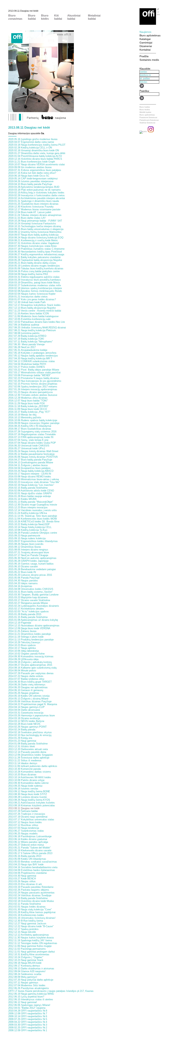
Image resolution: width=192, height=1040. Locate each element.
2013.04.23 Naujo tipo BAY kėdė (26, 864)
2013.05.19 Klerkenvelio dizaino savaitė (29, 850)
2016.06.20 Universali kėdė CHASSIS (28, 445)
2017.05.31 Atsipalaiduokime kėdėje (27, 350)
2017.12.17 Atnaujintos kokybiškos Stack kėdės (34, 305)
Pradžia (144, 56)
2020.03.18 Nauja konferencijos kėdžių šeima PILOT (36, 144)
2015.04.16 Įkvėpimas (20, 586)
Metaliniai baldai (94, 17)
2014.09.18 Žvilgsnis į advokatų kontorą (30, 662)
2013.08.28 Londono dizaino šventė (27, 797)
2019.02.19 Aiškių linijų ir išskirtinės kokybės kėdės (36, 192)
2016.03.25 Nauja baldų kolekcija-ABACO (30, 470)
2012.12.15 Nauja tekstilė (22, 932)
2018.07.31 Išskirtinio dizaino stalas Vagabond (33, 243)
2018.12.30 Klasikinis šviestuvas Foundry (31, 206)
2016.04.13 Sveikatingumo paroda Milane (30, 462)
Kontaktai (145, 49)
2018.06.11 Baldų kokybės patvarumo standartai (34, 257)
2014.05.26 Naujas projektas (23, 693)
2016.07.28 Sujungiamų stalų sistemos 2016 (32, 431)
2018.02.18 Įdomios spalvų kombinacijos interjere (35, 288)
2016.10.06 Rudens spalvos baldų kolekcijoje (32, 420)
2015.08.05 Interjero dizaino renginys (28, 549)
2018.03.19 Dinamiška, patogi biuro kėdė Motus (34, 282)
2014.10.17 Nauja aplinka (22, 648)
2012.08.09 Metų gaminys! (22, 977)
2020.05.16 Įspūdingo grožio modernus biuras (33, 139)
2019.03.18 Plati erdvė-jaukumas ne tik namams (34, 189)
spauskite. (38, 133)
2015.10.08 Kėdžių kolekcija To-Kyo (27, 530)
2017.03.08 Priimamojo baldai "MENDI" (29, 375)
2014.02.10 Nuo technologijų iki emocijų (29, 735)
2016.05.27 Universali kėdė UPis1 (26, 448)
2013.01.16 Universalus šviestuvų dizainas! (32, 917)
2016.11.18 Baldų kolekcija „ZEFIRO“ (28, 406)
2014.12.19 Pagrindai (19, 622)
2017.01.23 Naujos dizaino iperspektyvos (30, 392)
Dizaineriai (146, 46)
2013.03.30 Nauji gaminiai (22, 875)
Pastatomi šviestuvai (148, 117)
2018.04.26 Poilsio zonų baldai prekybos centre (34, 271)
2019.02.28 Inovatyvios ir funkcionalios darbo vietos (36, 195)
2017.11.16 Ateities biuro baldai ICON (28, 313)
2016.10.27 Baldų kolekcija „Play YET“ (29, 411)
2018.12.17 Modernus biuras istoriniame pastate (34, 209)
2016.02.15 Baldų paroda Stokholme (28, 487)
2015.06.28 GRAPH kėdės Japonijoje (28, 560)
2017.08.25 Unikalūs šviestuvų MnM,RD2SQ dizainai (37, 327)
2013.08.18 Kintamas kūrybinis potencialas (31, 805)
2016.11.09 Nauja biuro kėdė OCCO (27, 409)
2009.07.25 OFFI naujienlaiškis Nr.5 (27, 1019)
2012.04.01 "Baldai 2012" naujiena (26, 1007)
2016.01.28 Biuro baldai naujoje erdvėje (29, 496)
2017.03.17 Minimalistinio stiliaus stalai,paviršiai (34, 372)
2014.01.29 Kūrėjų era (20, 738)
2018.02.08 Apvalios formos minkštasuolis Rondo (35, 291)
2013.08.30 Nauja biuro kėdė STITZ (27, 794)
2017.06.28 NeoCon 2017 (22, 347)
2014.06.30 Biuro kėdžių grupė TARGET (30, 681)
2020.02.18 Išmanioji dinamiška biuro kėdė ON (33, 150)
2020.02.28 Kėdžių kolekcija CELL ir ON (30, 147)
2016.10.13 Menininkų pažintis (24, 417)
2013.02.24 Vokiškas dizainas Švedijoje (29, 895)
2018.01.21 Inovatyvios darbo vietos (28, 296)
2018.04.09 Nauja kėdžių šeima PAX (28, 274)
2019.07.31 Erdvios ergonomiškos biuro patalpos (34, 170)
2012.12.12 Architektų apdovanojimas (28, 934)
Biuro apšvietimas (150, 35)
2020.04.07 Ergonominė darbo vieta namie (31, 142)
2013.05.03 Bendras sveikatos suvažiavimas (32, 861)
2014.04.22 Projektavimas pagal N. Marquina (32, 704)
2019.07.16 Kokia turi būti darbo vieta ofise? (32, 172)
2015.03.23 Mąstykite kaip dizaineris (28, 597)
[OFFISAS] (143, 132)
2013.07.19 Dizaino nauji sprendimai (27, 816)
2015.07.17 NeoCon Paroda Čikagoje (28, 555)
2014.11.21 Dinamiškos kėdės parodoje (29, 634)
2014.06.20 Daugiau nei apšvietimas (28, 687)
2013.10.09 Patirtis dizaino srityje (26, 780)
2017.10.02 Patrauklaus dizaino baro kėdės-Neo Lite (36, 321)
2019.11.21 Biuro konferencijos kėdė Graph (31, 161)
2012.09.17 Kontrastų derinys (24, 965)
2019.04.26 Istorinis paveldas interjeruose (30, 181)
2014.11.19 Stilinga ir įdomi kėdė (26, 636)
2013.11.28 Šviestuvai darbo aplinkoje (28, 757)
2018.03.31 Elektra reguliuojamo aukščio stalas (34, 277)
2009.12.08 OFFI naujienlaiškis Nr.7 (27, 1013)
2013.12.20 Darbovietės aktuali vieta (28, 749)
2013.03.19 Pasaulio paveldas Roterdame (30, 887)
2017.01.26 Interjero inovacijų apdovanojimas (32, 389)
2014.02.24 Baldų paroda (21, 729)
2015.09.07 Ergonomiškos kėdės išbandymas (33, 541)
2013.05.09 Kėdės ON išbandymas (27, 858)
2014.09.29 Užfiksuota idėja (23, 659)
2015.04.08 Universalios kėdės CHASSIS (30, 589)
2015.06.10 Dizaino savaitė (23, 566)
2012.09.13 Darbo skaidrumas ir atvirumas (31, 968)
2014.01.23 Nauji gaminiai (22, 740)
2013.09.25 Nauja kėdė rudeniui (25, 785)
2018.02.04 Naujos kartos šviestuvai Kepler (32, 293)
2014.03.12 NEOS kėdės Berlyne (26, 721)
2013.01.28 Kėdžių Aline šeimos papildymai (32, 912)
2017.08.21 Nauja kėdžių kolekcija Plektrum (32, 330)
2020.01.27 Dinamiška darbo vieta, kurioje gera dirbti (36, 153)
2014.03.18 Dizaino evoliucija (24, 718)
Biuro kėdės (45, 17)
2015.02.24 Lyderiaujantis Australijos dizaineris (33, 605)
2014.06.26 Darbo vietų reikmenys (26, 684)
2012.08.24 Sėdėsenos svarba (24, 974)
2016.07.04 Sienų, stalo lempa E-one (28, 440)
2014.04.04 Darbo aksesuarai (24, 709)
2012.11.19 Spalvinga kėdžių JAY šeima (30, 940)
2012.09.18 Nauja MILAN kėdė (24, 962)
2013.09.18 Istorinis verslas (23, 788)
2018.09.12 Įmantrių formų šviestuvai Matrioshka (34, 232)
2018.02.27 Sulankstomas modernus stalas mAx (34, 285)
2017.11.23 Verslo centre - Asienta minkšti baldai (34, 310)
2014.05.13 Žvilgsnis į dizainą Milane (28, 698)
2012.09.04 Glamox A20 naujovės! (27, 971)
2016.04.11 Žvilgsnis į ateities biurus (28, 465)
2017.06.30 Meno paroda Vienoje (26, 344)
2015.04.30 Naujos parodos (23, 580)
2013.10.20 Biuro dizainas (22, 774)
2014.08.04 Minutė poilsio (22, 670)
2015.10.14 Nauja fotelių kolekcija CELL (30, 527)
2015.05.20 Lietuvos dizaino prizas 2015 (30, 575)
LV (158, 12)
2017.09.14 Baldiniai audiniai (23, 324)
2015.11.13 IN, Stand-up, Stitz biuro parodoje (32, 515)
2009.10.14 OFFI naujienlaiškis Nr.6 (27, 1016)
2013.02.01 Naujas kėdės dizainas (27, 906)
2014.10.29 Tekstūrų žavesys (24, 642)
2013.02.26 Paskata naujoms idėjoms (28, 889)
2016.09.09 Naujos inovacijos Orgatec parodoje (33, 423)
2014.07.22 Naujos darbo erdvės (25, 676)
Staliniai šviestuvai (147, 123)
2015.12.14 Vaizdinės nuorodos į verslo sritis (32, 510)
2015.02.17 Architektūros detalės (26, 608)
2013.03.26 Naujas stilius (22, 881)
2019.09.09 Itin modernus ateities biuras (30, 167)
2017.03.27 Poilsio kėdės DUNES (26, 366)
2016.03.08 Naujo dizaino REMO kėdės (29, 476)
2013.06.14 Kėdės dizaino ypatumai (27, 839)
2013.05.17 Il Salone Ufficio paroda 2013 (30, 853)
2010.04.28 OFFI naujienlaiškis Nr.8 (27, 1010)
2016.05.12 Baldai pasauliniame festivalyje (31, 454)
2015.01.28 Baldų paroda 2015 (24, 614)
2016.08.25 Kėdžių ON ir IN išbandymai (29, 426)
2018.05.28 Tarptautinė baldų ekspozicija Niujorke (35, 260)
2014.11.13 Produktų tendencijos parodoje (31, 639)
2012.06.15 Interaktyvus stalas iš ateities (30, 999)
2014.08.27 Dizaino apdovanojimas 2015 (30, 664)
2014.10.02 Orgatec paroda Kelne (26, 653)
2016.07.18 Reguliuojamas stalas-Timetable (32, 434)
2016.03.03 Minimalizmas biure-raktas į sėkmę (33, 479)
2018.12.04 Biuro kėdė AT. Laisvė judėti (29, 212)
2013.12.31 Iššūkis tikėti (21, 746)
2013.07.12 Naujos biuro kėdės (25, 822)
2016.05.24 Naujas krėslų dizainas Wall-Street (33, 451)
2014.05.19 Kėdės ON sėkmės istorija (29, 695)
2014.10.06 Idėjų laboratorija (23, 650)
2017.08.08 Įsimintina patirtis (24, 333)
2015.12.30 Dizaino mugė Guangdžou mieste (32, 504)
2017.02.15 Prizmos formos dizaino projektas (32, 383)
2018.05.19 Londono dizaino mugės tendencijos (34, 265)
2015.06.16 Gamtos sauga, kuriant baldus (31, 563)
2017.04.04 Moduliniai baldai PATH (27, 364)
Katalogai (145, 38)
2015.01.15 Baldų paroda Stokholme (28, 617)
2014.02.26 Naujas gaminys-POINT (27, 726)
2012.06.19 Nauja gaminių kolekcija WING (31, 993)
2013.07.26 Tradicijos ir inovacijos (26, 813)
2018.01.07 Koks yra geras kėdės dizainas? (32, 299)
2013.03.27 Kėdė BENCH (22, 878)
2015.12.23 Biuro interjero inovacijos (28, 507)
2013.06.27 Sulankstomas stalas (26, 830)
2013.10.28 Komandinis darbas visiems (29, 771)
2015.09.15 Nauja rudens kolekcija (27, 538)
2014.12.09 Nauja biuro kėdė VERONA (29, 628)
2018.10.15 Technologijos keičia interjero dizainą (34, 226)
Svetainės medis (149, 59)
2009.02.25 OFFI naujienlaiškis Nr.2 (27, 1027)
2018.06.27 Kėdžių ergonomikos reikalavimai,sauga (36, 254)
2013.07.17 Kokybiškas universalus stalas (31, 819)
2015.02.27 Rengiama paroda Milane (28, 603)
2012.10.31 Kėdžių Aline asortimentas (28, 954)
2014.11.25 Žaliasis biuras (22, 631)
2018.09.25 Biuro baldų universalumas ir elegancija (35, 229)
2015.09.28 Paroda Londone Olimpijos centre (32, 532)
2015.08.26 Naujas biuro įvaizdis (26, 544)
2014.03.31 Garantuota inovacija (25, 712)
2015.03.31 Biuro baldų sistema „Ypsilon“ (30, 591)
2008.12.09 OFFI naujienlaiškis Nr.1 (27, 1030)
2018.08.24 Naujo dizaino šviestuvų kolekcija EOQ (35, 237)
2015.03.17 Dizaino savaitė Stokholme (29, 600)
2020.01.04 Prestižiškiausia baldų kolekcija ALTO (35, 156)
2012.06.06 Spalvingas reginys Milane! (29, 1005)
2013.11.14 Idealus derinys (22, 763)
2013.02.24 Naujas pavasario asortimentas (31, 892)
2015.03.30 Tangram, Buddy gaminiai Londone (33, 594)
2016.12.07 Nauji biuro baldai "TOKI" (28, 400)
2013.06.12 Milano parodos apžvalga (28, 842)
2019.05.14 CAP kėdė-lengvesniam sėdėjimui (33, 178)
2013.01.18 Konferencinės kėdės (26, 915)
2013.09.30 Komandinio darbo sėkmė (28, 783)
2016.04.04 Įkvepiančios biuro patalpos (29, 468)
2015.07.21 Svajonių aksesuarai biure (28, 552)
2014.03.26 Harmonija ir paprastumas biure (31, 715)
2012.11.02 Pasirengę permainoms (27, 948)
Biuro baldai (32, 17)
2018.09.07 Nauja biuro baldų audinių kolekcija (33, 234)
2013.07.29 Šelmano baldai (23, 811)
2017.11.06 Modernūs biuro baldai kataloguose (33, 316)
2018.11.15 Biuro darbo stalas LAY (27, 217)
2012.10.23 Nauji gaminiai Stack (25, 960)
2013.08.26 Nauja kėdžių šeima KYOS (29, 799)
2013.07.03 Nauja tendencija (23, 828)
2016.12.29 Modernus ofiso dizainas (27, 397)
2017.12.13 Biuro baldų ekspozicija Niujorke (32, 307)
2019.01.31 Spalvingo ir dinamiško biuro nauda (33, 201)
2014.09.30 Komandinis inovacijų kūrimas (30, 656)
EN (158, 14)
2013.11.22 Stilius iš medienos (24, 760)
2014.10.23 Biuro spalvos (22, 645)
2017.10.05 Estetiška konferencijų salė (29, 319)
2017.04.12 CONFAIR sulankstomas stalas (31, 361)
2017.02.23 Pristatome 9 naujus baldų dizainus (33, 378)
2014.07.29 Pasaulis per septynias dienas (31, 673)
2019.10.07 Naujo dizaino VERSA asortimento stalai (36, 164)
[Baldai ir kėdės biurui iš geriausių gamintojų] (148, 23)
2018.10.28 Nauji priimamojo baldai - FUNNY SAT (35, 220)
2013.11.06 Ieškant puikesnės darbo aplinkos (32, 766)
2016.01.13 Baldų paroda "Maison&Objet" (30, 501)
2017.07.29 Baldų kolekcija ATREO (27, 336)
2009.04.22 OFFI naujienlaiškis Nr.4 (27, 1022)
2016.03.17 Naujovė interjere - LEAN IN (29, 473)
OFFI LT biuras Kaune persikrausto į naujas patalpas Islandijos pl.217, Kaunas (51, 991)
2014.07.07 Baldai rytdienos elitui (26, 679)
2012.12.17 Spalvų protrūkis (23, 929)
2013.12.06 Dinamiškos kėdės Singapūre (30, 754)
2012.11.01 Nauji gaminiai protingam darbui (31, 951)
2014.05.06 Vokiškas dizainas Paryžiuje (30, 701)
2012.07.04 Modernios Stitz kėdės (26, 985)
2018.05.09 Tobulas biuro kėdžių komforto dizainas (35, 268)
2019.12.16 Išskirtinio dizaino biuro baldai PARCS (35, 158)
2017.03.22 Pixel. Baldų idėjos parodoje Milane (33, 369)
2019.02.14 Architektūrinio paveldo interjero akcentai (36, 198)
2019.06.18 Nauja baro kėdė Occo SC (28, 175)
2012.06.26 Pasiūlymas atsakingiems (28, 988)
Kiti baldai (58, 17)
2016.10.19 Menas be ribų (22, 414)
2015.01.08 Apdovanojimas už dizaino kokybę (33, 619)
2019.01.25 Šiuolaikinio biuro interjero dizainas (33, 203)
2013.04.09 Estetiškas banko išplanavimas (31, 870)
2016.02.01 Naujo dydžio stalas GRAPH (30, 493)
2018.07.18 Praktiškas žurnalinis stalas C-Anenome (36, 248)
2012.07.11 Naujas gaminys (23, 982)
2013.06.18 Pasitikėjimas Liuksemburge (30, 836)
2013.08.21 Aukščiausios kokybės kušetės (31, 802)
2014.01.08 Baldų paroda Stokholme (28, 743)
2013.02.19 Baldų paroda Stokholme (28, 898)
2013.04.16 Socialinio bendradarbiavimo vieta (32, 867)
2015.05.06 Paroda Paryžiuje (24, 577)
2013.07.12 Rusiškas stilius (23, 825)
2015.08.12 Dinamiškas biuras (24, 546)
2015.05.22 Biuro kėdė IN (22, 572)
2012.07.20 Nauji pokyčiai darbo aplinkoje (30, 979)
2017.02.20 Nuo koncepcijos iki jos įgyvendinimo (34, 381)
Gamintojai (146, 42)
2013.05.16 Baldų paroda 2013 (24, 856)
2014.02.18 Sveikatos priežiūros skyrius (30, 732)
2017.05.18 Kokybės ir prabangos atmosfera (32, 352)
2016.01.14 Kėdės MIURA (22, 499)
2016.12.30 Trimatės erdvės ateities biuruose (32, 395)
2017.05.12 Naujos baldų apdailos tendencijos (33, 355)
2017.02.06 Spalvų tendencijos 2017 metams (32, 386)
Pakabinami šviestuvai (149, 120)
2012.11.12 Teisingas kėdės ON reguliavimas (32, 943)
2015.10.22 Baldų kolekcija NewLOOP (29, 524)
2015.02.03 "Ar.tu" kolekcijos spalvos (28, 611)
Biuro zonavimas (15, 17)
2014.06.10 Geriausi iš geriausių (25, 690)
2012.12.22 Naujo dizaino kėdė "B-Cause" (31, 926)
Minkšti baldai (145, 112)
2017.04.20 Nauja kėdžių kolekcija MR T (30, 358)
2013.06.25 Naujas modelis (23, 833)
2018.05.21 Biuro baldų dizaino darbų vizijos (32, 262)
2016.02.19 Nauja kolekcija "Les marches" (31, 485)
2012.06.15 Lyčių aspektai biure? (26, 996)
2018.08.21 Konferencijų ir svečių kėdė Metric (33, 240)
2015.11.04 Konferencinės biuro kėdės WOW (32, 518)
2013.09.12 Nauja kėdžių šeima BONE (29, 791)
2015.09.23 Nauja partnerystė (24, 535)
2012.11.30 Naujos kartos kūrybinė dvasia (31, 937)
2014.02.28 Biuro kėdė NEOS (24, 724)
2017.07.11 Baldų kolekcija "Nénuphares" (30, 341)
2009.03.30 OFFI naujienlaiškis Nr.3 (27, 1024)
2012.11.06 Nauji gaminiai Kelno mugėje (30, 946)
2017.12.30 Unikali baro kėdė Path (27, 302)
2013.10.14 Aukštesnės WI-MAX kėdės (29, 777)
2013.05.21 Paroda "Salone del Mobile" (29, 847)
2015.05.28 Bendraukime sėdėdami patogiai (32, 569)
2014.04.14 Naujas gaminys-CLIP (26, 707)
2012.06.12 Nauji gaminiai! (22, 1002)
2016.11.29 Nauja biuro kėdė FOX (26, 403)
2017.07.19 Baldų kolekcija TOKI (26, 338)
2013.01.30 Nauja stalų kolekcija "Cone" (30, 909)
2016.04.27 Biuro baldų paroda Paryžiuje (30, 459)
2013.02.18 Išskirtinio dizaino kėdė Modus (31, 901)
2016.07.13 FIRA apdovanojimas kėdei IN (30, 437)
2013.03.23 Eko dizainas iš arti (25, 884)
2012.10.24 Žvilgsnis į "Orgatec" (25, 957)
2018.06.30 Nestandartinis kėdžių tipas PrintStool (35, 251)
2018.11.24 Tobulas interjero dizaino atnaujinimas (35, 215)
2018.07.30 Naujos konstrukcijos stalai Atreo (32, 246)
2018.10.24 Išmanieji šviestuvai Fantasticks (32, 223)
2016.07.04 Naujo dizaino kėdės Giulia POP (32, 442)
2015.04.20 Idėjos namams (23, 583)
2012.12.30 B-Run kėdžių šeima (25, 920)
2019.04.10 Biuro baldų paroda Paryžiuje (30, 184)
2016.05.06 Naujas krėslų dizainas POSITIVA (33, 456)
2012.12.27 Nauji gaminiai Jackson (27, 923)
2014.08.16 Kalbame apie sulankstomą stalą (32, 667)
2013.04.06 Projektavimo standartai (27, 873)
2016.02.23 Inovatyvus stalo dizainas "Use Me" (34, 482)
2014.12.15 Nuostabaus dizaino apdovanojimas (33, 625)
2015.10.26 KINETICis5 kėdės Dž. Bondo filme (33, 521)
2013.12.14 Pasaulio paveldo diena (27, 752)
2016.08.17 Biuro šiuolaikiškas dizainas (29, 428)
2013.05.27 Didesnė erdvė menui (26, 844)
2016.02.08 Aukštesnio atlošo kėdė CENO (31, 490)
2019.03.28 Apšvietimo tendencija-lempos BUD (33, 187)
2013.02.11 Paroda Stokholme (24, 903)
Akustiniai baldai (73, 17)
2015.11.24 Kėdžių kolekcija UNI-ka (27, 513)
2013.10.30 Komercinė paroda (24, 768)
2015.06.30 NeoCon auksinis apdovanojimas (32, 558)
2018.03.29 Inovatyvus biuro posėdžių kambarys (34, 279)
